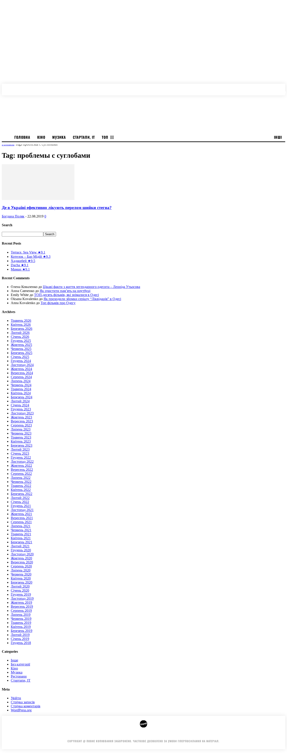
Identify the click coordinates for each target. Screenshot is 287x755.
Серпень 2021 (21, 522)
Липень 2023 (20, 429)
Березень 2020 (21, 582)
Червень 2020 (21, 574)
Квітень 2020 (21, 578)
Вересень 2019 (22, 606)
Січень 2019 (20, 639)
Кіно (14, 668)
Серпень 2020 (21, 566)
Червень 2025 (21, 349)
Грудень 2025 (21, 341)
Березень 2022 (21, 494)
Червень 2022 (21, 482)
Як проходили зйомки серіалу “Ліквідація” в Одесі (82, 299)
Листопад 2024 (22, 365)
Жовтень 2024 (21, 369)
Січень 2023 (20, 453)
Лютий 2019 (20, 635)
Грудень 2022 (21, 457)
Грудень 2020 (21, 550)
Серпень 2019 (21, 610)
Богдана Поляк (13, 216)
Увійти (16, 698)
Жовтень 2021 (21, 514)
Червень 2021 (21, 530)
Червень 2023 (21, 433)
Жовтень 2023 (21, 417)
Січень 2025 (20, 357)
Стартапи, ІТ (20, 680)
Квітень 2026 (21, 324)
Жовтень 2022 (21, 465)
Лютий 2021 (20, 546)
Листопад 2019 (22, 598)
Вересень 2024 (22, 373)
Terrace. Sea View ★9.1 (28, 252)
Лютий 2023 (20, 449)
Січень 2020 (20, 590)
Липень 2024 (20, 381)
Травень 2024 (21, 389)
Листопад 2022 (22, 461)
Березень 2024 (21, 397)
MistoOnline (200, 734)
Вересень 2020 (22, 562)
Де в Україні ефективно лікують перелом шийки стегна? (57, 207)
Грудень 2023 (21, 409)
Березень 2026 (21, 329)
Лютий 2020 (20, 586)
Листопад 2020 (22, 554)
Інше (14, 660)
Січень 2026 (20, 337)
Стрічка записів (23, 702)
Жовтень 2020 (21, 558)
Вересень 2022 (22, 469)
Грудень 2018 (21, 643)
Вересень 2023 (22, 421)
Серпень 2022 (21, 474)
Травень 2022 (21, 486)
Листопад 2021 (22, 510)
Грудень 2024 (21, 361)
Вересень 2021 (22, 518)
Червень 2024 (21, 385)
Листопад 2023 (22, 413)
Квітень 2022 (21, 490)
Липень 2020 (20, 570)
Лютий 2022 (20, 498)
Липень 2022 (20, 478)
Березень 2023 (21, 445)
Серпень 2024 (21, 377)
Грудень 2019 (21, 594)
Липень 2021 (20, 526)
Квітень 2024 (21, 393)
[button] (283, 87)
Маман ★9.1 (20, 269)
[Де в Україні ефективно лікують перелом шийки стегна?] (38, 199)
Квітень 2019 (21, 627)
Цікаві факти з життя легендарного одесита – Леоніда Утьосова (91, 287)
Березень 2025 (21, 353)
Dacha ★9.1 (19, 265)
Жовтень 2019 (21, 602)
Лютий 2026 (20, 333)
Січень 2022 (20, 502)
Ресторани (19, 676)
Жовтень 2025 (21, 345)
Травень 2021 (21, 534)
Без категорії (20, 664)
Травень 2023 (21, 437)
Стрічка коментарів (25, 706)
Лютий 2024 (20, 401)
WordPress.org (21, 710)
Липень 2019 (20, 614)
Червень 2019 (21, 619)
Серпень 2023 (21, 425)
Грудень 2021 (21, 506)
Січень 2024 (20, 405)
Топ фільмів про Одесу (58, 303)
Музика (16, 672)
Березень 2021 (21, 542)
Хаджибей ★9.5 (23, 261)
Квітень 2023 (21, 441)
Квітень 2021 (21, 538)
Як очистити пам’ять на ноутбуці (65, 291)
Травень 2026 (21, 320)
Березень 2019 (21, 631)
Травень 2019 (21, 623)
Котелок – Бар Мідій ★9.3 (30, 256)
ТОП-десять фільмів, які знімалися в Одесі (66, 295)
